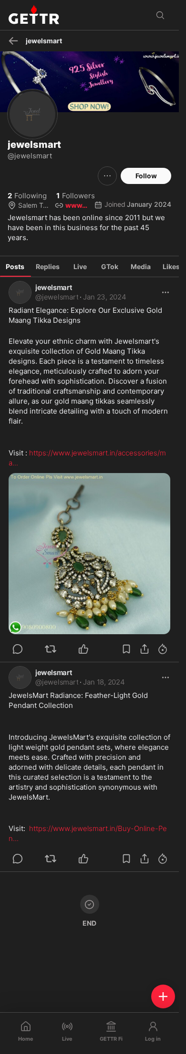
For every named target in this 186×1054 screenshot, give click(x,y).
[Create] (163, 996)
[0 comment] (30, 649)
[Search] (160, 15)
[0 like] (96, 649)
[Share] (144, 649)
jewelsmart (53, 287)
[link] (104, 297)
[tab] (15, 266)
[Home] (34, 15)
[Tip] (162, 649)
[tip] (18, 649)
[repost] (50, 649)
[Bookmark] (126, 649)
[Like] (83, 649)
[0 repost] (63, 649)
